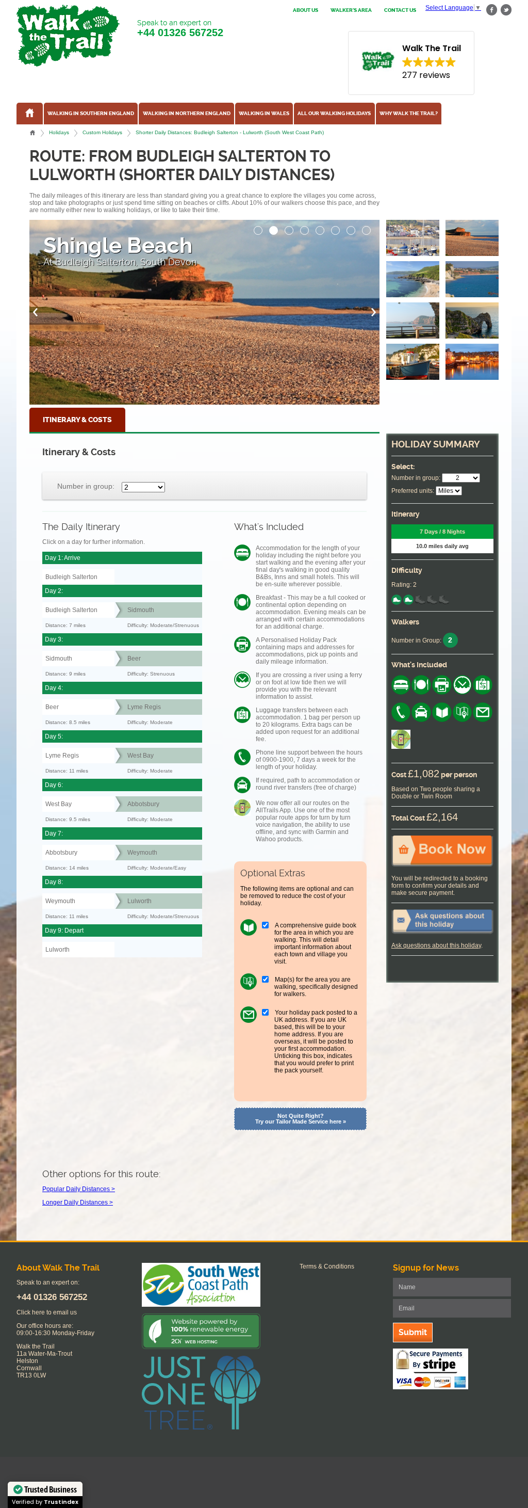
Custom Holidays (102, 132)
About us (305, 10)
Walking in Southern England (90, 113)
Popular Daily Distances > (78, 1189)
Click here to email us (46, 1312)
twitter (506, 10)
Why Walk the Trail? (409, 113)
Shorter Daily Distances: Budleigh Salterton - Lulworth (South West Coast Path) (230, 132)
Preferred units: (412, 490)
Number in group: (85, 486)
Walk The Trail (68, 36)
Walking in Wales (264, 113)
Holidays (59, 132)
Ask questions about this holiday (436, 945)
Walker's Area (351, 10)
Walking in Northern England (186, 113)
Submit (413, 1332)
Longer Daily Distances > (77, 1202)
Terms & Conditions (327, 1266)
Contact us (400, 10)
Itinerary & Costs (77, 419)
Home (32, 133)
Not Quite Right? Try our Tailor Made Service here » (300, 1119)
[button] (258, 227)
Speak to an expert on (180, 28)
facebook (492, 10)
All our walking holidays (334, 113)
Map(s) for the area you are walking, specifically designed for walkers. (316, 987)
